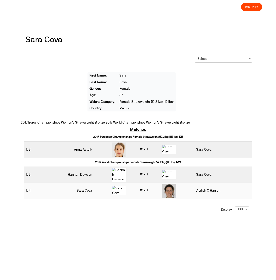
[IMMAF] (29, 7)
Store (234, 6)
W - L (144, 149)
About (148, 6)
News (119, 6)
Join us (185, 6)
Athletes (202, 6)
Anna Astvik (83, 149)
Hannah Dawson (80, 174)
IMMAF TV (251, 6)
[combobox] (223, 59)
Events (133, 6)
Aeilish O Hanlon (208, 190)
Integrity (219, 6)
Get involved (166, 6)
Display (226, 209)
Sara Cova (44, 40)
